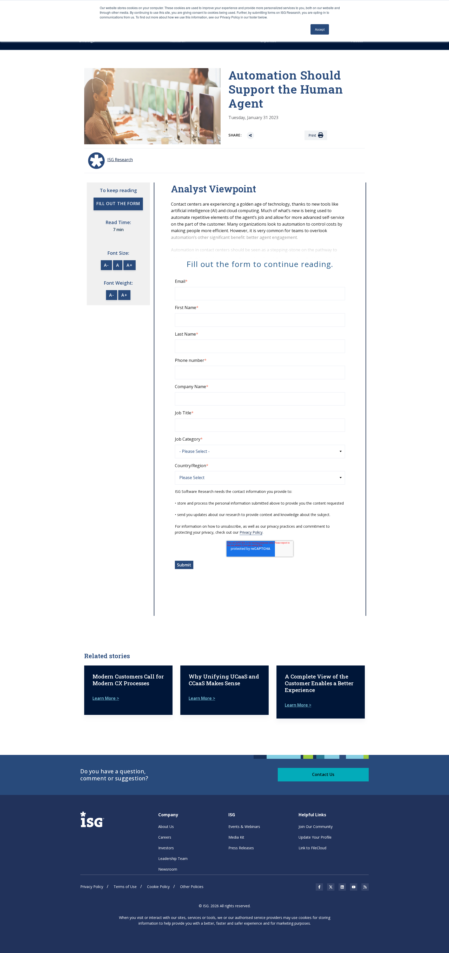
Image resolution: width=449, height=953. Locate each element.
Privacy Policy (251, 532)
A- (106, 265)
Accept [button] (320, 29)
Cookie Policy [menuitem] (158, 886)
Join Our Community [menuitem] (316, 826)
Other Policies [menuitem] (191, 886)
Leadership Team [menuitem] (173, 858)
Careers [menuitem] (164, 837)
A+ (130, 265)
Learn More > (106, 698)
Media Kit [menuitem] (236, 837)
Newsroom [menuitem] (167, 869)
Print (312, 135)
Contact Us (323, 774)
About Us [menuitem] (166, 826)
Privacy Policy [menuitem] (91, 886)
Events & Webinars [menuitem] (244, 826)
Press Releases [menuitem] (241, 847)
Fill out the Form (118, 203)
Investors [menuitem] (166, 847)
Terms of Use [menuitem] (125, 886)
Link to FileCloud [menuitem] (312, 847)
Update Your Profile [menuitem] (315, 837)
